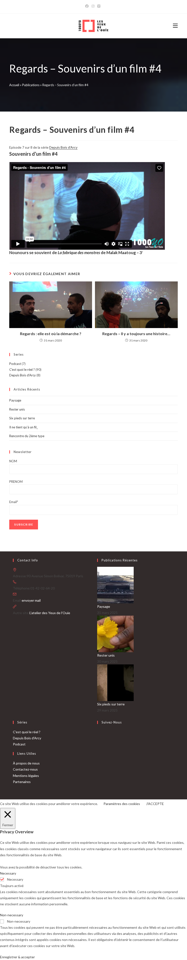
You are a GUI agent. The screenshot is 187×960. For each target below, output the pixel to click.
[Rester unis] (115, 633)
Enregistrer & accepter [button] (17, 957)
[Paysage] (115, 584)
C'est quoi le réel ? (22, 370)
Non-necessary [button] (11, 915)
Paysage (15, 400)
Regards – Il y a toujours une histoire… (136, 333)
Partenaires (22, 782)
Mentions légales (26, 776)
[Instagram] (93, 6)
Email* (13, 502)
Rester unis (17, 409)
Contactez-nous (25, 769)
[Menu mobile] (175, 26)
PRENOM (16, 482)
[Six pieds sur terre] (115, 682)
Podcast (15, 364)
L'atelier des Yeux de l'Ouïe (49, 613)
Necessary (15, 879)
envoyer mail (31, 600)
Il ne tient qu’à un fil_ (23, 427)
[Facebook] (87, 6)
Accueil (14, 85)
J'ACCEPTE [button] (155, 804)
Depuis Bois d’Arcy (63, 147)
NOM (13, 461)
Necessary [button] (8, 873)
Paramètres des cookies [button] (121, 804)
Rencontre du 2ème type (26, 436)
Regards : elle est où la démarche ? (50, 333)
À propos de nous (26, 763)
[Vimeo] (99, 6)
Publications (30, 85)
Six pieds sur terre (22, 418)
